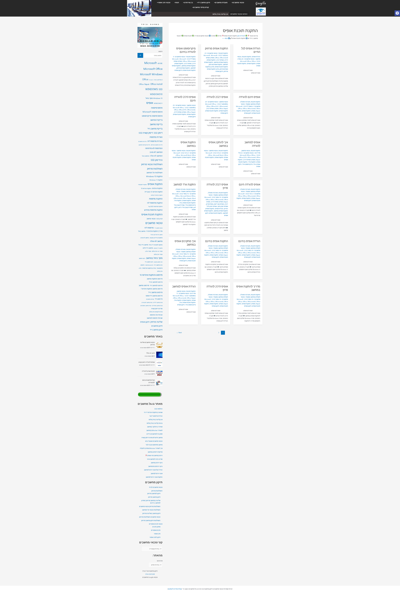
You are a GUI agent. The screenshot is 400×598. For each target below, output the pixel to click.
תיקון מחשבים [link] (156, 326)
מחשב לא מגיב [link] (144, 238)
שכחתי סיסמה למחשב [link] (154, 318)
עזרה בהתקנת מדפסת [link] (149, 268)
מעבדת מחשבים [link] (221, 2)
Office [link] (253, 61)
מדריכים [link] (257, 153)
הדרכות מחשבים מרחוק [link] (156, 145)
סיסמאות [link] (159, 268)
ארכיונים (159, 561)
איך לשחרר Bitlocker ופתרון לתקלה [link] (151, 448)
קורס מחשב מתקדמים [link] (145, 305)
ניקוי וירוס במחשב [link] (156, 463)
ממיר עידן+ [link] (148, 251)
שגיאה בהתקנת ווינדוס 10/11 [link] (153, 412)
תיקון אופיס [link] (219, 71)
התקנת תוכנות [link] (246, 57)
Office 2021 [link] (215, 106)
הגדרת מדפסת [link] (156, 137)
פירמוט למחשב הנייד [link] (155, 282)
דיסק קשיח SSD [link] (146, 132)
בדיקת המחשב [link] (156, 120)
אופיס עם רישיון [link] (219, 204)
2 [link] (218, 332)
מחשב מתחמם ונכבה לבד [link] (154, 445)
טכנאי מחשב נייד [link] (158, 228)
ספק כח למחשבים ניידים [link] (154, 434)
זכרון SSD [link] (159, 219)
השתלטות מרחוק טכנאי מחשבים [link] (149, 506)
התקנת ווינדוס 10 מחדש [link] (156, 195)
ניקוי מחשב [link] (142, 258)
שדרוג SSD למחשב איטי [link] (154, 459)
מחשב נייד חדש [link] (148, 248)
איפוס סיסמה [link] (156, 107)
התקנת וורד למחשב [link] (184, 184)
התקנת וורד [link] (252, 162)
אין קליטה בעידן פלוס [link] (155, 419)
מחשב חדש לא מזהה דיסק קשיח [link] (152, 437)
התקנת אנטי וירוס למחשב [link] (154, 477)
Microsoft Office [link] (245, 61)
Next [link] (179, 332)
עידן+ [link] (140, 268)
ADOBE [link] (160, 63)
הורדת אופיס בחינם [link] (249, 241)
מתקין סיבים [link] (156, 527)
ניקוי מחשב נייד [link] (149, 262)
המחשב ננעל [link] (145, 156)
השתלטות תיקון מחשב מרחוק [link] (150, 520)
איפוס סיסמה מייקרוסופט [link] (152, 115)
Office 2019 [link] (182, 110)
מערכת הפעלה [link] (245, 102)
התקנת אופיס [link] (251, 63)
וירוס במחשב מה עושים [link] (154, 455)
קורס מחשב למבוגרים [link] (147, 302)
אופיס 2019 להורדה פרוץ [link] (217, 288)
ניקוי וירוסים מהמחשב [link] (155, 466)
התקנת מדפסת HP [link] (154, 202)
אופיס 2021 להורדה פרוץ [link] (217, 186)
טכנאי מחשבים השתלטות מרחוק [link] (149, 517)
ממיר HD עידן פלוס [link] (157, 251)
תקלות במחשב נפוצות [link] (253, 104)
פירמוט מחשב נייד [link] (155, 292)
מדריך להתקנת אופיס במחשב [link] (248, 288)
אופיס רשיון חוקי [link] (223, 206)
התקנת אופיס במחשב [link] (221, 62)
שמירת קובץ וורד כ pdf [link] (185, 207)
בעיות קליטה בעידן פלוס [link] (154, 423)
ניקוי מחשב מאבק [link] (158, 262)
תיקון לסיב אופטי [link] (155, 537)
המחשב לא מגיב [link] (156, 152)
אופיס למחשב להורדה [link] (252, 143)
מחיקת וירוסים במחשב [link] (155, 452)
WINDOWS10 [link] (156, 94)
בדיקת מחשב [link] (156, 124)
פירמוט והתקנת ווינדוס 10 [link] (151, 274)
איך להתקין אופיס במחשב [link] (218, 143)
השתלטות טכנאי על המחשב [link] (151, 510)
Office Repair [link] (258, 109)
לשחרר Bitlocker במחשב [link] (154, 430)
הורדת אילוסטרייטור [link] (155, 416)
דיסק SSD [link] (158, 132)
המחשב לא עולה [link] (156, 156)
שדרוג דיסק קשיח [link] (156, 309)
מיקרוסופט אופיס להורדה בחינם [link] (186, 50)
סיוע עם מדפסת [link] (149, 265)
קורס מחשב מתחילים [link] (157, 305)
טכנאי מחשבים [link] (238, 2)
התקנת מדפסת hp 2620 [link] (155, 206)
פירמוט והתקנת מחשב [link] (154, 279)
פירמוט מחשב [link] (144, 285)
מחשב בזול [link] (141, 231)
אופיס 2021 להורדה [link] (217, 97)
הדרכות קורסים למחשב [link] (144, 145)
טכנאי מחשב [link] (151, 218)
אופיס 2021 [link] (220, 60)
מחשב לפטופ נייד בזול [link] (155, 245)
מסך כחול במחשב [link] (154, 258)
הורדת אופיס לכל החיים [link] (250, 50)
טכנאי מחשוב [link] (223, 102)
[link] (397, 13)
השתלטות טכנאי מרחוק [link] (151, 164)
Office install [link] (224, 58)
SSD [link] (160, 89)
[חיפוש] (140, 55)
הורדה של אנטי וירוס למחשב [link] (153, 470)
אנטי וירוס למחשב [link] (156, 473)
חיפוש (160, 51)
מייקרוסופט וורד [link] (247, 164)
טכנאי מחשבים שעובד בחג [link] (153, 441)
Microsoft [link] (207, 55)
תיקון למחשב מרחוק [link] (153, 493)
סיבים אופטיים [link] (155, 530)
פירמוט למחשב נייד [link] (156, 285)
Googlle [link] (261, 3)
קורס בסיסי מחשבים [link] (201, 7)
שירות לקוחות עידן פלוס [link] (155, 312)
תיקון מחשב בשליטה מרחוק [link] (151, 513)
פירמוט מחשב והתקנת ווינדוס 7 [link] (151, 289)
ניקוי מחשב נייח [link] (158, 265)
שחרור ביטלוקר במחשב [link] (219, 14)
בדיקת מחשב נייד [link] (154, 128)
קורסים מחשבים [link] (150, 299)
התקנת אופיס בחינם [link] (216, 241)
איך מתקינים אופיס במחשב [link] (185, 242)
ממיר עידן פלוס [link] (158, 254)
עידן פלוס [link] (159, 271)
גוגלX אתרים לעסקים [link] (174, 589)
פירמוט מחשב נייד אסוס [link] (154, 296)
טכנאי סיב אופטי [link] (164, 2)
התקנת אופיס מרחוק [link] (216, 48)
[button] (237, 2)
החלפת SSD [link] (158, 409)
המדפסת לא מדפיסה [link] (153, 148)
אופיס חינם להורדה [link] (249, 97)
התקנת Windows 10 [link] (154, 176)
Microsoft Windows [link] (151, 74)
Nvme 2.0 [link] (151, 80)
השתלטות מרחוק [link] (154, 168)
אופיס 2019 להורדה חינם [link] (185, 98)
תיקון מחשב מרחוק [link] (154, 497)
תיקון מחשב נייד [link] (204, 2)
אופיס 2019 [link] (178, 112)
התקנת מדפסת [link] (155, 198)
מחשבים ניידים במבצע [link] (156, 238)
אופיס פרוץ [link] (209, 204)
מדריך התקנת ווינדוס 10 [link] (154, 231)
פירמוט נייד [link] (158, 299)
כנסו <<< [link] (225, 38)
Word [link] (194, 198)
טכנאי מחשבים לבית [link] (155, 487)
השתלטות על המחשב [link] (154, 172)
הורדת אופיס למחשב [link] (184, 286)
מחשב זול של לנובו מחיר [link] (156, 234)
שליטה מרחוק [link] (156, 321)
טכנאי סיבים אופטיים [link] (155, 524)
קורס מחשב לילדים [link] (157, 302)
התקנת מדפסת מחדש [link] (153, 210)
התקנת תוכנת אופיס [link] (221, 67)
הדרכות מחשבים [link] (142, 141)
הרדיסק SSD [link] (156, 159)
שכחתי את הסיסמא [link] (156, 315)
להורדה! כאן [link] (241, 36)
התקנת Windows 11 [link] (155, 180)
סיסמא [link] (142, 265)
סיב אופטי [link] (157, 534)
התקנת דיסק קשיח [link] (142, 184)
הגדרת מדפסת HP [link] (154, 141)
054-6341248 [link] (150, 574)
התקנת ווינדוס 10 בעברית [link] (153, 192)
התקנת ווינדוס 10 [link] (146, 188)
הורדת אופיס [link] (256, 57)
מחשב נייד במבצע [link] (158, 248)
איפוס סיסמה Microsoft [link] (152, 111)
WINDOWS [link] (151, 89)
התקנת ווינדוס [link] (157, 188)
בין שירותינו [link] (188, 2)
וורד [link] (254, 164)
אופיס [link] (258, 63)
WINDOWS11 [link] (158, 103)
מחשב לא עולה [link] (156, 241)
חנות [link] (177, 2)
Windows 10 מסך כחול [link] (154, 98)
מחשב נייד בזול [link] (143, 245)
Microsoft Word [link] (218, 155)
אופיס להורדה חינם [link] (249, 184)
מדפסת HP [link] (149, 227)
